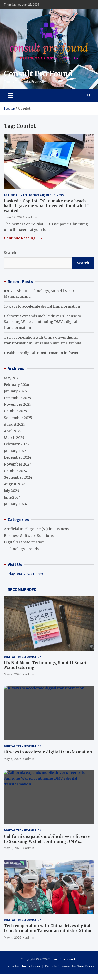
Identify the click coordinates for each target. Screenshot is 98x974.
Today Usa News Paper (23, 574)
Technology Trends (21, 549)
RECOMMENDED (22, 589)
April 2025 (12, 431)
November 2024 (18, 464)
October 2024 (15, 471)
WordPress (85, 966)
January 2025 (15, 451)
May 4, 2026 (12, 937)
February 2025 (16, 444)
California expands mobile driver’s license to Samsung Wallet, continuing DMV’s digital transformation (42, 322)
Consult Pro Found (38, 73)
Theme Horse (30, 966)
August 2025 (14, 424)
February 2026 (16, 384)
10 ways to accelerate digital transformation (42, 306)
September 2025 (18, 417)
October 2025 (15, 411)
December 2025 (17, 398)
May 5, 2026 (12, 848)
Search (10, 252)
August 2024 (15, 484)
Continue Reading (20, 238)
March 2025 (14, 437)
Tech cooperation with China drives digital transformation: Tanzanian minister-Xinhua (49, 928)
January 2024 (15, 504)
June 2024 (12, 497)
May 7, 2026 (12, 674)
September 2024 (18, 477)
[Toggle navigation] (10, 95)
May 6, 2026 (12, 758)
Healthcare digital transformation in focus (41, 353)
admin (32, 217)
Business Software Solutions (29, 535)
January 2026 (15, 391)
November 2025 (17, 404)
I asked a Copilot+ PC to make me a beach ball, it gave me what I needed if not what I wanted (46, 206)
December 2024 (17, 457)
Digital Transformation (24, 542)
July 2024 (11, 490)
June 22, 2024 (14, 217)
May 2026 (12, 378)
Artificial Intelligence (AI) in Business (34, 195)
